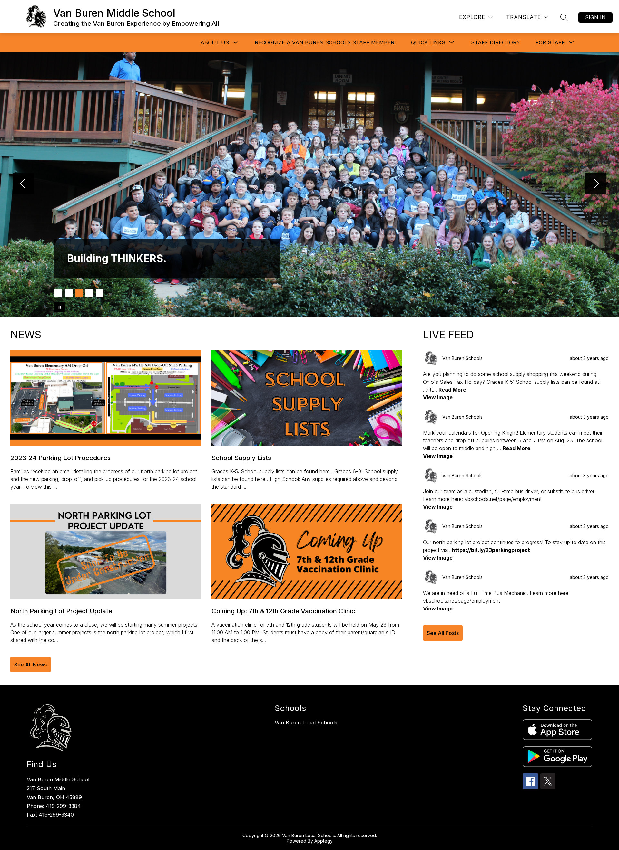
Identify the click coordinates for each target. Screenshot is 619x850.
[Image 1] (58, 293)
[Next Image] (595, 184)
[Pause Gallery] (59, 307)
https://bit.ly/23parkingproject (491, 550)
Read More (452, 389)
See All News (30, 664)
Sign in (595, 17)
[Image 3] (79, 293)
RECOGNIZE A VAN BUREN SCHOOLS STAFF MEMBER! (325, 42)
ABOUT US (215, 42)
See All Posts (443, 633)
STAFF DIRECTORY (495, 42)
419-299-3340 (56, 814)
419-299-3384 (63, 806)
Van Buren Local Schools (306, 722)
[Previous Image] (23, 184)
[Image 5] (99, 293)
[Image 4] (89, 293)
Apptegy (323, 841)
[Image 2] (69, 293)
